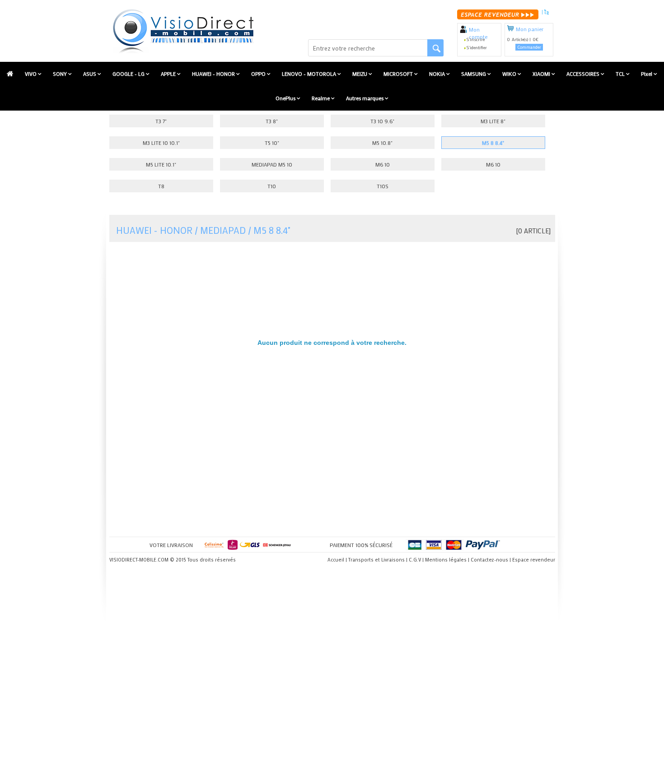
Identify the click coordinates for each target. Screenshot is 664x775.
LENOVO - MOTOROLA (309, 73)
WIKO (510, 73)
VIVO (31, 73)
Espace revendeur (533, 560)
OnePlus (286, 98)
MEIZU (360, 73)
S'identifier (477, 48)
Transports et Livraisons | (377, 560)
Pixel (647, 73)
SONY (60, 73)
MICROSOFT (398, 73)
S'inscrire (476, 39)
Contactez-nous (489, 560)
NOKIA (437, 73)
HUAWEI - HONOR (214, 73)
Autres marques (365, 98)
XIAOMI (542, 73)
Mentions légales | (447, 560)
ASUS (90, 73)
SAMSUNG (474, 73)
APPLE (169, 73)
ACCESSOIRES (583, 73)
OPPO (259, 73)
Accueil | (337, 560)
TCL (621, 73)
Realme (321, 98)
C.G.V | (416, 560)
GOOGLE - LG (129, 73)
